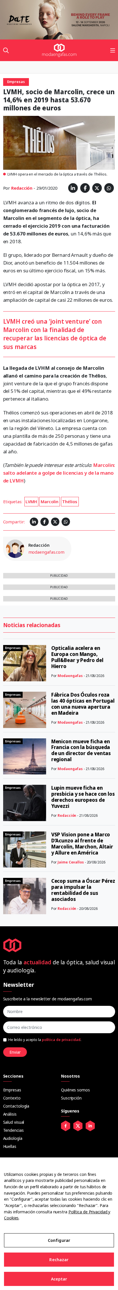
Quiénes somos (75, 1090)
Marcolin (49, 501)
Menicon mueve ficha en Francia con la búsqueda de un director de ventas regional (81, 750)
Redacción (21, 188)
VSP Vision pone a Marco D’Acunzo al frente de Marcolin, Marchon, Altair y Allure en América (82, 843)
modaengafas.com (46, 552)
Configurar (59, 1240)
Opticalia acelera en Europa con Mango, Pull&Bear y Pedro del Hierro (77, 657)
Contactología (16, 1106)
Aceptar (59, 1279)
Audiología (12, 1138)
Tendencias (13, 1130)
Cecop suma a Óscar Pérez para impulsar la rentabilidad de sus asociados (83, 890)
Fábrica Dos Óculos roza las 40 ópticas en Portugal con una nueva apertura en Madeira (83, 703)
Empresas (12, 1090)
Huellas (9, 1146)
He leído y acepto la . (44, 1039)
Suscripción (71, 1098)
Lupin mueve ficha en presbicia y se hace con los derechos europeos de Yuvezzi (83, 796)
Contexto (12, 1098)
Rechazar (58, 1259)
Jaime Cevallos (71, 862)
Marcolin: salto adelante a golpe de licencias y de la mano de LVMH (59, 473)
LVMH (31, 501)
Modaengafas (70, 675)
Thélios (69, 501)
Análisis (10, 1114)
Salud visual (13, 1122)
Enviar (15, 1052)
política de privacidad (61, 1039)
